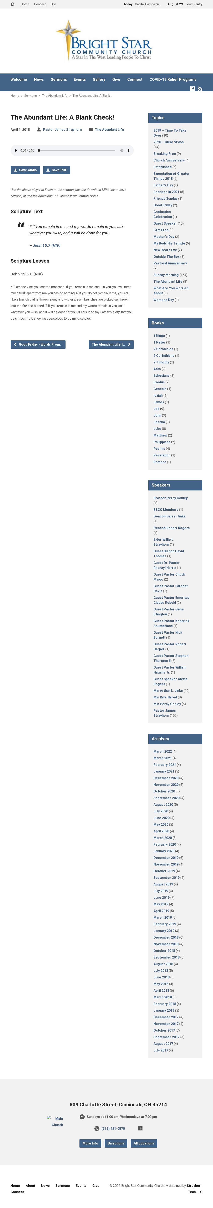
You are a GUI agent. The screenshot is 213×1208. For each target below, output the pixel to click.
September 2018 (167, 957)
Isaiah (158, 395)
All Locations (144, 1143)
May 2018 (161, 984)
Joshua (159, 422)
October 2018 (164, 951)
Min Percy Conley (167, 704)
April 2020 (161, 831)
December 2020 (166, 778)
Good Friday (163, 205)
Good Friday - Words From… (40, 344)
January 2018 (164, 1010)
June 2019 (162, 898)
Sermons (59, 79)
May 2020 (161, 825)
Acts (157, 369)
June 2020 (162, 818)
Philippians (162, 442)
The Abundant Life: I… (109, 344)
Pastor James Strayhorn (62, 130)
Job (156, 409)
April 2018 (161, 991)
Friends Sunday (165, 199)
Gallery (99, 79)
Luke (157, 429)
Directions (116, 1143)
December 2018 (166, 937)
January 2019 (164, 931)
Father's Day (163, 185)
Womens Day (164, 300)
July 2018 (161, 971)
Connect (40, 4)
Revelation (162, 455)
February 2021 (165, 765)
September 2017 (167, 1037)
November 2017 (166, 1024)
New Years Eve (165, 250)
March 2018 (163, 997)
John (157, 415)
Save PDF (59, 170)
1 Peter (159, 342)
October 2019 (164, 871)
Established (163, 167)
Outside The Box (167, 257)
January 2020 (164, 851)
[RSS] (200, 88)
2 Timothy (161, 362)
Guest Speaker (165, 223)
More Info (90, 1143)
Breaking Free (165, 154)
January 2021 (164, 771)
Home (25, 4)
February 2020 (165, 844)
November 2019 (166, 864)
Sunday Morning (166, 275)
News (39, 79)
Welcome (19, 79)
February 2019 (165, 924)
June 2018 (162, 977)
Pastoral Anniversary (170, 263)
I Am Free (161, 230)
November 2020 (166, 785)
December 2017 (166, 1017)
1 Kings (159, 336)
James (159, 402)
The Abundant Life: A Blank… (92, 96)
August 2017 (163, 1044)
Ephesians (162, 376)
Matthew (160, 435)
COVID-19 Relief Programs (173, 79)
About (30, 1186)
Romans (160, 462)
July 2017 (161, 1050)
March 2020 (163, 838)
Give (54, 4)
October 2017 (164, 1030)
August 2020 (163, 805)
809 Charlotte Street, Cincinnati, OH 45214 (118, 1105)
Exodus (159, 382)
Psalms (159, 449)
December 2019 (166, 858)
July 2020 (161, 811)
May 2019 (161, 904)
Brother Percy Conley (171, 498)
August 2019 (163, 884)
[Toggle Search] (12, 4)
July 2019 (161, 891)
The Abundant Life (54, 96)
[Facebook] (192, 88)
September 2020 (167, 798)
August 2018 (163, 964)
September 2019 (167, 878)
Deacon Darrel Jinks (170, 516)
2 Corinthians (164, 356)
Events (80, 79)
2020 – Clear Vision (169, 142)
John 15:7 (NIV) (47, 245)
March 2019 (163, 917)
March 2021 (163, 758)
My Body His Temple (169, 243)
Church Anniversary (169, 160)
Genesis (160, 389)
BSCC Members (166, 510)
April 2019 (161, 911)
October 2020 (164, 791)
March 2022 (163, 751)
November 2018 (166, 944)
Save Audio (27, 170)
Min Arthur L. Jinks (168, 691)
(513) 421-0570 (113, 1129)
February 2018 (165, 1004)
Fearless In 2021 (166, 192)
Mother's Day (164, 237)
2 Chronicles (163, 349)
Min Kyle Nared (165, 697)
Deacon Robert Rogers (172, 528)
